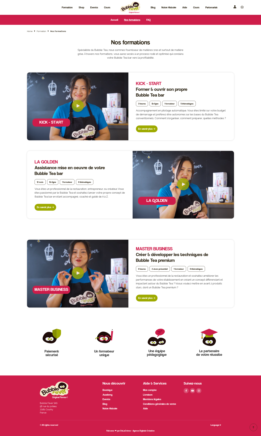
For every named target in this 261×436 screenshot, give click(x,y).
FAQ (148, 19)
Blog (153, 7)
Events (94, 7)
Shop (81, 7)
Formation (67, 7)
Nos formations (132, 19)
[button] (78, 106)
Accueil (114, 19)
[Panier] (242, 7)
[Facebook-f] (186, 390)
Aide (184, 7)
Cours (107, 7)
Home (29, 31)
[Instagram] (198, 390)
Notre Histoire (168, 7)
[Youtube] (192, 390)
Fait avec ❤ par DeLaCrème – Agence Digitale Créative (130, 430)
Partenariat (211, 7)
